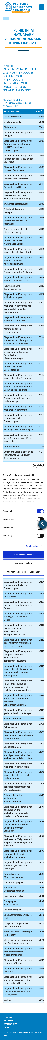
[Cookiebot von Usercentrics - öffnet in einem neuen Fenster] (33, 466)
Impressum (9, 1021)
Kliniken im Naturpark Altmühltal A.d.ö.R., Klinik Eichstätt (23, 36)
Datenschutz (10, 1024)
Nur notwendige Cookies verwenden (23, 572)
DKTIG (6, 1027)
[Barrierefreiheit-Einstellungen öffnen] (42, 524)
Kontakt (8, 1017)
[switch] (40, 519)
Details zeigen (32, 546)
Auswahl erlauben (23, 563)
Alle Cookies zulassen (23, 554)
